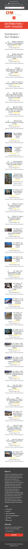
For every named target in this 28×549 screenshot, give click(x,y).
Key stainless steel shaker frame (17, 135)
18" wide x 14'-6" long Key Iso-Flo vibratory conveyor (17, 301)
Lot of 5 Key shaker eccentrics (18, 149)
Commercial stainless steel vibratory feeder (17, 175)
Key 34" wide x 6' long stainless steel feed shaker (14, 441)
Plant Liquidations (10, 513)
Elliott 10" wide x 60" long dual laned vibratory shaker (15, 205)
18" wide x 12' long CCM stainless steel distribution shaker (17, 286)
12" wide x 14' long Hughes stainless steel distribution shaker (15, 231)
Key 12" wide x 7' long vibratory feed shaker (14, 82)
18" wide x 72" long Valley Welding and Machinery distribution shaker (18, 316)
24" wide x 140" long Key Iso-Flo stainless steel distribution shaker (14, 346)
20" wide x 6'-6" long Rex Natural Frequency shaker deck (17, 332)
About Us (8, 511)
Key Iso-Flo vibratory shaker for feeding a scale (14, 122)
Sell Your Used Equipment (12, 515)
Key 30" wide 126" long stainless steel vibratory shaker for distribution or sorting (14, 428)
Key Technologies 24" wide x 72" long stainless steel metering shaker (14, 400)
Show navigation (14, 17)
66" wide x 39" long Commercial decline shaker (17, 453)
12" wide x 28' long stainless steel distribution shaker (15, 272)
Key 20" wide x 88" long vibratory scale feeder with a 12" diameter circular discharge (14, 95)
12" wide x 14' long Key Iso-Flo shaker (17, 244)
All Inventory (9, 509)
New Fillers (8, 517)
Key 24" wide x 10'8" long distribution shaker (15, 387)
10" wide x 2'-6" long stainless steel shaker (17, 191)
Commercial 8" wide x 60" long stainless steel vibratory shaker (14, 163)
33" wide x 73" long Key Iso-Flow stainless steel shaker (18, 414)
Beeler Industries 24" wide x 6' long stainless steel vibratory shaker (14, 43)
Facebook (9, 520)
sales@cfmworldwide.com (15, 3)
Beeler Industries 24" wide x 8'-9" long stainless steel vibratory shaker (14, 56)
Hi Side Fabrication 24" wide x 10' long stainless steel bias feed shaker (14, 70)
